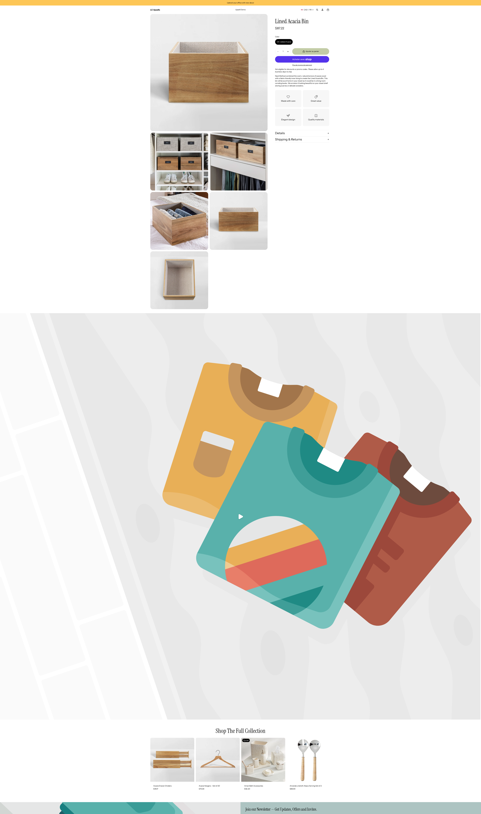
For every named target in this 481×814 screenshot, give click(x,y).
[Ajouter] (327, 778)
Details (280, 133)
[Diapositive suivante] (190, 760)
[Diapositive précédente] (154, 760)
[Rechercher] (317, 10)
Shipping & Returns (288, 139)
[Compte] (322, 10)
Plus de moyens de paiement (302, 65)
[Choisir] (190, 778)
